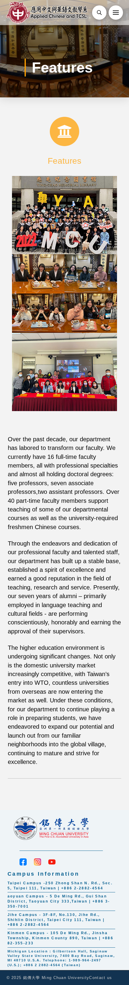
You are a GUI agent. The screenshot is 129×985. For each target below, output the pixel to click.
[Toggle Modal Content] (99, 12)
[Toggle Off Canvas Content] (116, 12)
